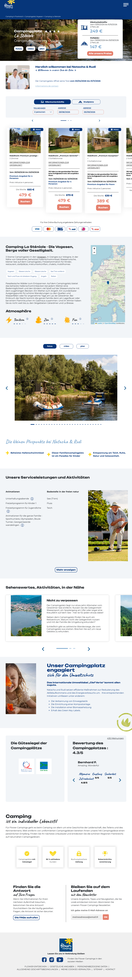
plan (42, 48)
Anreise (62, 108)
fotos (19, 48)
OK (106, 917)
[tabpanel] (66, 392)
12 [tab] (62, 424)
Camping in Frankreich (14, 16)
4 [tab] (41, 424)
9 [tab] (54, 424)
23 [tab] (90, 424)
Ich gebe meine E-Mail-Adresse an (89, 910)
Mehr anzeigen (66, 569)
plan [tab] (82, 346)
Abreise (87, 108)
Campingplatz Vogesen (34, 16)
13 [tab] (64, 424)
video (31, 48)
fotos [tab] (49, 346)
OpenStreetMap (110, 323)
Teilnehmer (39, 108)
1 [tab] (63, 120)
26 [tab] (98, 424)
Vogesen (41, 257)
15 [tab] (70, 424)
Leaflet (99, 323)
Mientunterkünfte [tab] (54, 102)
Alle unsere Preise (100, 53)
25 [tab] (95, 424)
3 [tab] (71, 120)
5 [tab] (44, 424)
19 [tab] (80, 424)
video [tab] (66, 346)
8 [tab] (51, 424)
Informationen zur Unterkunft (20, 163)
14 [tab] (67, 424)
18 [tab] (77, 424)
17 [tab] (75, 424)
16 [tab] (72, 424)
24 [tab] (93, 424)
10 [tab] (57, 424)
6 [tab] (46, 424)
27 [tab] (100, 424)
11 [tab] (59, 424)
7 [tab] (49, 424)
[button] (108, 283)
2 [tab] (68, 120)
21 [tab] (85, 424)
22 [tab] (88, 424)
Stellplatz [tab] (89, 102)
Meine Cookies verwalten (75, 969)
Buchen (25, 201)
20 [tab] (82, 424)
